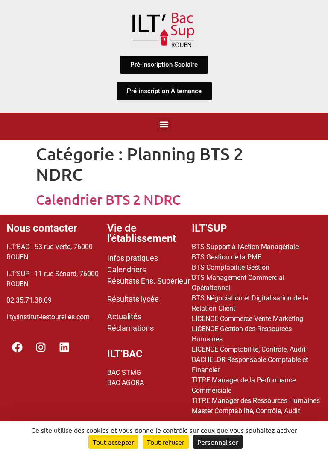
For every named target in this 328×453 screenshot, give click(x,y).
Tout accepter (113, 442)
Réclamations (130, 328)
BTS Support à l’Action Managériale (245, 247)
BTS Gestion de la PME (226, 257)
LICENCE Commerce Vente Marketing (247, 319)
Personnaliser (217, 442)
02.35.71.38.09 (29, 300)
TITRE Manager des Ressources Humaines (256, 401)
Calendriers (126, 269)
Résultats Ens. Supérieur (148, 281)
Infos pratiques (132, 257)
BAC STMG (124, 372)
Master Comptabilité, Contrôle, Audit (246, 411)
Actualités (124, 316)
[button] (164, 124)
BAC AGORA (125, 383)
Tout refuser (165, 442)
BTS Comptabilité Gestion (230, 267)
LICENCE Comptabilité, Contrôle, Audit (248, 349)
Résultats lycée (133, 298)
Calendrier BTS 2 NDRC (108, 199)
